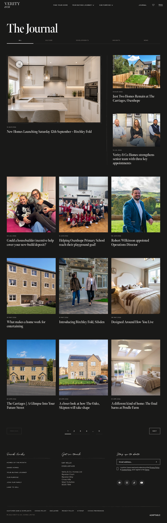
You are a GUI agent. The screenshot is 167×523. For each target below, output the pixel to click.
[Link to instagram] (127, 483)
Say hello (67, 463)
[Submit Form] (156, 462)
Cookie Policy (126, 470)
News (146, 40)
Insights (116, 40)
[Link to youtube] (142, 483)
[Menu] (160, 5)
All (20, 40)
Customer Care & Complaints (19, 511)
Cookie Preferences (96, 511)
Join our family (14, 482)
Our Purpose (105, 5)
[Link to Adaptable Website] (155, 515)
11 (99, 431)
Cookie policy (40, 511)
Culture (48, 40)
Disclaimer (54, 511)
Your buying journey (82, 5)
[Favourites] (153, 5)
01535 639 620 (68, 466)
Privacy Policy (154, 467)
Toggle (93, 5)
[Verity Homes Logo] (12, 5)
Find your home (60, 5)
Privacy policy (68, 511)
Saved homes (13, 467)
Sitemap (80, 511)
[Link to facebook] (119, 483)
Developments (82, 40)
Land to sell (13, 487)
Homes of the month (16, 462)
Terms (147, 470)
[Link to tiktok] (134, 483)
